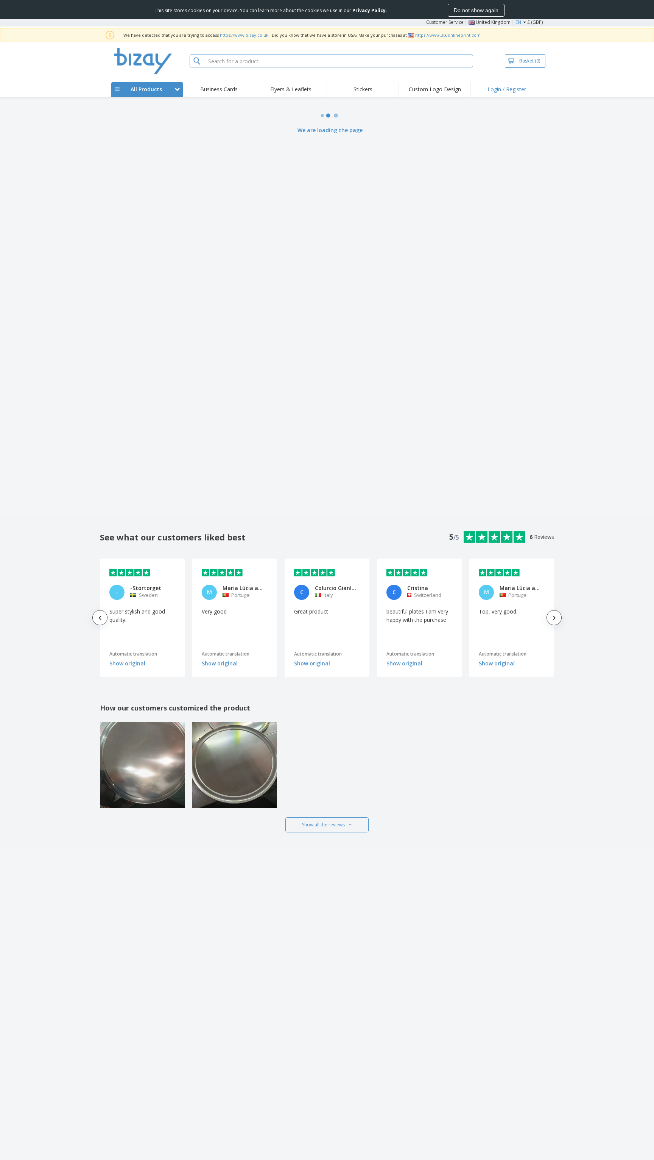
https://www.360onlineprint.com (448, 35)
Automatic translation (133, 654)
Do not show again (476, 10)
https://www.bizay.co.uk (244, 35)
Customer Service (445, 22)
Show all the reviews (323, 824)
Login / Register (506, 89)
